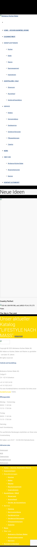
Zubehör (11, 525)
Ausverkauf (12, 499)
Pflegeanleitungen (15, 522)
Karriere (11, 541)
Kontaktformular (5, 392)
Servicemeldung (14, 512)
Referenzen (4, 463)
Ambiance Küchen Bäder (18, 534)
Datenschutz (4, 457)
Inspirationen (13, 490)
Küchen (11, 477)
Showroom (12, 496)
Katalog (11, 509)
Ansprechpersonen (15, 537)
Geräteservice (13, 515)
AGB (1, 453)
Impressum (4, 450)
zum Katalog (19, 336)
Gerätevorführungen (16, 518)
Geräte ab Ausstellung (17, 503)
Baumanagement (14, 487)
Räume (10, 483)
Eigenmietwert (9, 471)
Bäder (10, 480)
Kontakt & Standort (11, 544)
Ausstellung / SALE (11, 493)
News (6, 528)
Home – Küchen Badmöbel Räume (17, 468)
